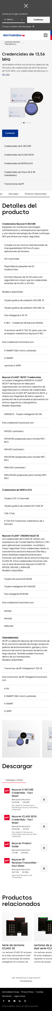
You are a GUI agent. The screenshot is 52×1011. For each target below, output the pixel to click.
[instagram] (25, 1001)
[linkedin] (20, 1001)
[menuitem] (14, 35)
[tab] (14, 780)
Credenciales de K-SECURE (17, 146)
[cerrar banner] (26, 5)
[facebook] (4, 1001)
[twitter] (9, 1001)
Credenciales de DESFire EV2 (18, 163)
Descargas (13, 194)
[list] (26, 938)
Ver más (5, 74)
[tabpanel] (26, 833)
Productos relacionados (36, 194)
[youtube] (14, 1001)
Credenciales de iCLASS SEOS (19, 155)
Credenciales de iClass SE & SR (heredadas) (19, 174)
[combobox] (13, 20)
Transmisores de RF (14, 184)
